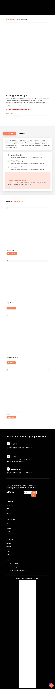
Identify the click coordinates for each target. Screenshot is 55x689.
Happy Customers (11, 548)
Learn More (11, 187)
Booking (12, 19)
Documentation (11, 525)
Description (9, 133)
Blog (8, 523)
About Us (9, 546)
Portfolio (9, 551)
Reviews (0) (22, 133)
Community (10, 528)
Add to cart (11, 308)
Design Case (10, 533)
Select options (12, 253)
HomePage (9, 505)
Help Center (10, 554)
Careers (9, 508)
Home (7, 19)
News (8, 510)
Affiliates (9, 513)
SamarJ (37, 578)
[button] (10, 113)
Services (9, 543)
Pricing (8, 531)
